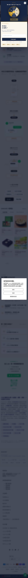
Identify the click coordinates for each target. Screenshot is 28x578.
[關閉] (25, 3)
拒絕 (13, 293)
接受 (13, 289)
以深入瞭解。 (18, 286)
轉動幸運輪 (14, 19)
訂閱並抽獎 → (14, 39)
